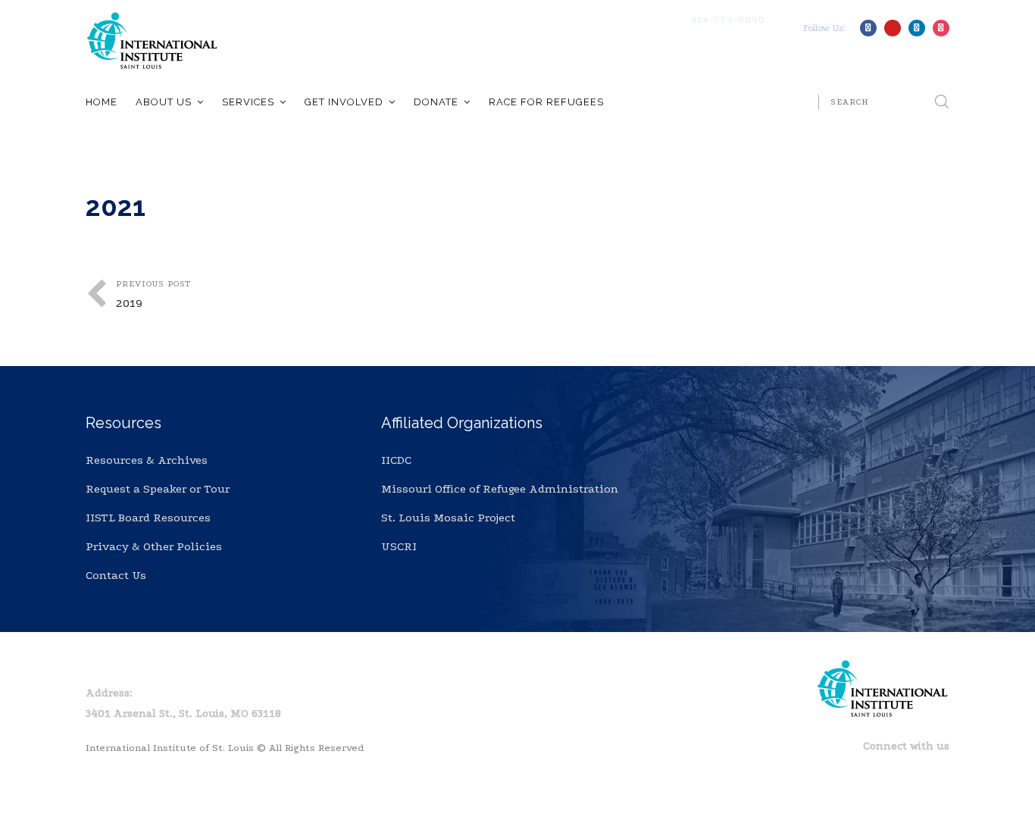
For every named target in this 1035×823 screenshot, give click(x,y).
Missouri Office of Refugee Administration (499, 489)
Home (101, 102)
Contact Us (116, 575)
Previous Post (153, 294)
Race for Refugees (546, 102)
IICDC (396, 460)
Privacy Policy (175, 665)
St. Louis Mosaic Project (448, 517)
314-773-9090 (728, 19)
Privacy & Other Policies (154, 546)
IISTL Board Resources (148, 517)
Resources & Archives (147, 460)
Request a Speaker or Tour (158, 489)
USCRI (399, 546)
